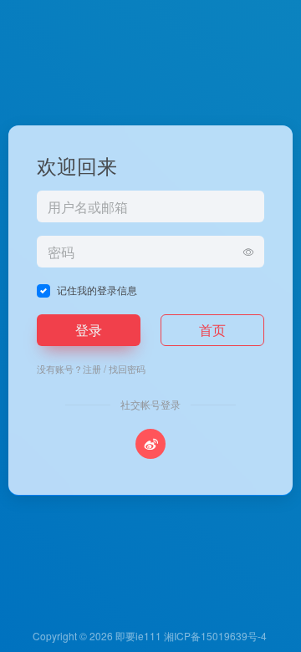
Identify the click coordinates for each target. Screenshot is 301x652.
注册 (92, 368)
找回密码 (127, 368)
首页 (212, 329)
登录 (88, 329)
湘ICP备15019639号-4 (215, 636)
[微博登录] (150, 444)
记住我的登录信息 (97, 290)
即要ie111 (138, 636)
